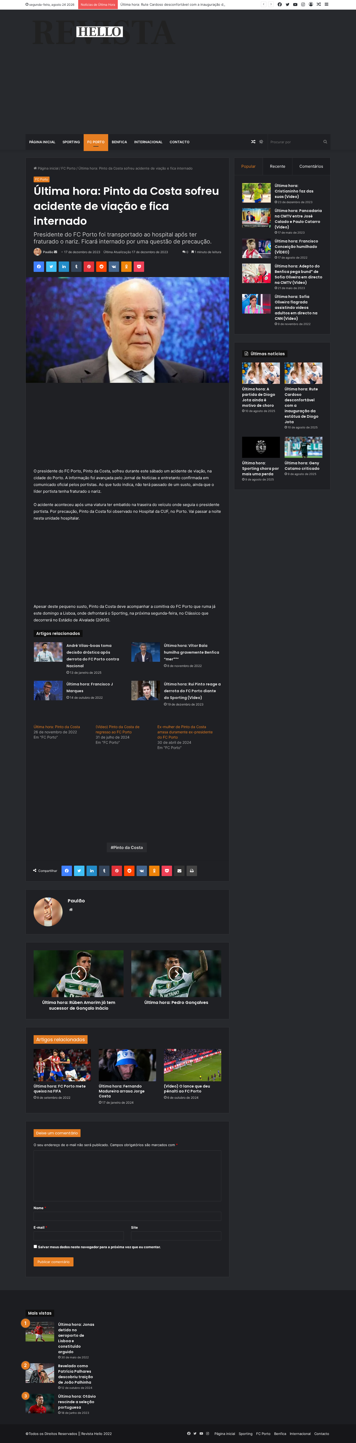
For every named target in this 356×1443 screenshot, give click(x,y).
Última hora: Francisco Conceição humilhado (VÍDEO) (296, 247)
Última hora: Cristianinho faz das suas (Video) (294, 191)
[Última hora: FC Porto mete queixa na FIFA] (62, 1065)
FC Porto (96, 142)
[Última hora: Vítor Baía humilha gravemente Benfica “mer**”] (145, 652)
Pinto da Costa (128, 847)
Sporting (71, 142)
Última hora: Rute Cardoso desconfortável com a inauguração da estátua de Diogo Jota (191, 4)
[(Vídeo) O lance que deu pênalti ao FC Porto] (192, 1065)
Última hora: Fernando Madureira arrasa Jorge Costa (122, 1091)
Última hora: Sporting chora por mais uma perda (260, 468)
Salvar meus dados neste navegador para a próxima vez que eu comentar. (99, 1247)
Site (134, 1227)
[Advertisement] (178, 95)
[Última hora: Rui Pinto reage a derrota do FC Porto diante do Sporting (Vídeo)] (145, 690)
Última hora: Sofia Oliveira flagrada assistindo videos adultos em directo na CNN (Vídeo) (296, 307)
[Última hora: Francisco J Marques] (48, 690)
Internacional (148, 142)
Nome (40, 1208)
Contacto (179, 142)
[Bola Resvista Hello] (104, 33)
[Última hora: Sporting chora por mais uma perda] (261, 447)
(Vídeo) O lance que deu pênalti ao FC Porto (187, 1089)
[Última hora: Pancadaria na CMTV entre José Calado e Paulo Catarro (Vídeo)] (256, 218)
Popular (248, 166)
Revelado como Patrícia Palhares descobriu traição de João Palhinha (75, 1374)
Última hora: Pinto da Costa (57, 726)
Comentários (311, 166)
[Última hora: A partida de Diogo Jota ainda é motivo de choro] (261, 373)
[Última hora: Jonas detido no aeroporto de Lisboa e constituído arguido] (40, 1331)
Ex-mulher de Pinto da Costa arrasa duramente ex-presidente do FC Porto (185, 731)
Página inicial (42, 142)
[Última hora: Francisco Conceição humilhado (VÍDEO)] (256, 248)
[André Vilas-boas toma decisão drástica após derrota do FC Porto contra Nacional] (48, 652)
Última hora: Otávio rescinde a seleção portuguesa (77, 1402)
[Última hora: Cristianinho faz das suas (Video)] (256, 193)
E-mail (40, 1227)
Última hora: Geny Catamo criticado (302, 465)
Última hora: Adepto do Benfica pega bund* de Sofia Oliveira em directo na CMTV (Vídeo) (298, 274)
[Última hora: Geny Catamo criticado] (303, 447)
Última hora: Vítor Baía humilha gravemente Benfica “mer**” (191, 652)
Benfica (119, 142)
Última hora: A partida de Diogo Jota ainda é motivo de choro (258, 397)
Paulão (48, 252)
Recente (277, 166)
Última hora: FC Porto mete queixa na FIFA (60, 1089)
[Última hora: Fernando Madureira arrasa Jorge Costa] (127, 1065)
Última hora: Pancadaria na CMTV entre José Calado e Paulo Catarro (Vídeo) (298, 219)
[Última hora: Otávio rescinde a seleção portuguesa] (40, 1403)
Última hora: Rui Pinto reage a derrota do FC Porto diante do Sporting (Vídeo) (192, 691)
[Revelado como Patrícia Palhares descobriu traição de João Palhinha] (40, 1373)
